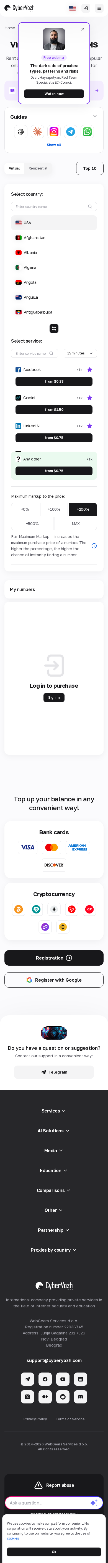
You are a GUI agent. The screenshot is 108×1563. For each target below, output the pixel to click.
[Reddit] (63, 1396)
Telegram (57, 1072)
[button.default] (93, 1502)
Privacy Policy (35, 1419)
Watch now (54, 94)
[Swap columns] (54, 328)
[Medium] (45, 1396)
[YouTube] (63, 1379)
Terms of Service (70, 1419)
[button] (54, 222)
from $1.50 (54, 409)
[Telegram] (27, 1379)
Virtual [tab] (14, 168)
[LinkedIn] (80, 1379)
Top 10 (90, 168)
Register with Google (58, 980)
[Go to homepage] (19, 8)
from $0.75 (54, 438)
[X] (27, 1396)
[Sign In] (85, 8)
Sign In (54, 697)
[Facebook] (45, 1379)
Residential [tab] (38, 168)
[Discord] (80, 1396)
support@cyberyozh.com (54, 1360)
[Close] (83, 29)
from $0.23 (54, 381)
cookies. (13, 1538)
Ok (54, 1552)
